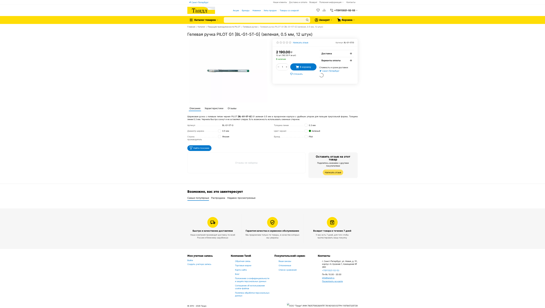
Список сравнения (288, 270)
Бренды (246, 10)
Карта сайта (241, 270)
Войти (190, 260)
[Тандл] (201, 10)
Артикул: (339, 42)
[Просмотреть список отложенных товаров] (318, 10)
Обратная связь (243, 261)
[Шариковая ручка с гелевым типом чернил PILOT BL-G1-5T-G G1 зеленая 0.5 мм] (228, 71)
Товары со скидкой (289, 10)
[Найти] (307, 20)
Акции (236, 10)
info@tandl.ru (328, 278)
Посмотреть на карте (332, 281)
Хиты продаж (270, 10)
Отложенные (285, 265)
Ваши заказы (285, 261)
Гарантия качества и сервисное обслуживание (272, 230)
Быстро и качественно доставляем (213, 230)
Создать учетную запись (199, 264)
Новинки (256, 10)
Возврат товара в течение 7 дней (332, 230)
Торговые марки (243, 265)
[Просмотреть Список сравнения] (324, 10)
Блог (237, 274)
